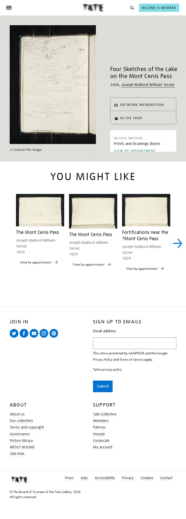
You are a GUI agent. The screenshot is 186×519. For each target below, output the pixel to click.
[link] (26, 150)
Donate (99, 434)
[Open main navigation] (44, 8)
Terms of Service (131, 359)
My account (102, 447)
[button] (131, 8)
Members (101, 420)
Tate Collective (104, 414)
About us (17, 414)
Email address (104, 331)
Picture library (21, 440)
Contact (166, 478)
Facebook (25, 337)
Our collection (21, 420)
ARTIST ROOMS (22, 447)
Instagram (44, 337)
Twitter (15, 337)
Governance (20, 434)
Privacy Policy (103, 359)
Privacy (128, 478)
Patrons (99, 427)
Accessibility (105, 478)
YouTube (34, 337)
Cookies (146, 478)
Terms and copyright (27, 427)
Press (69, 478)
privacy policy (112, 369)
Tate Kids (17, 453)
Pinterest (54, 337)
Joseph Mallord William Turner (148, 84)
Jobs (84, 478)
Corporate (101, 440)
